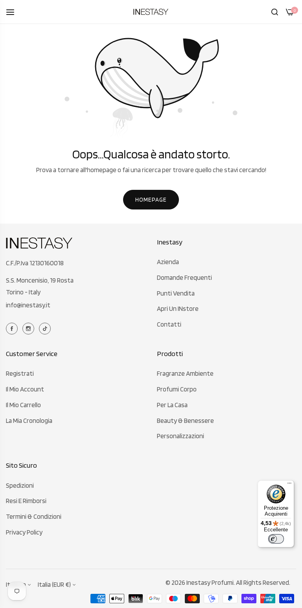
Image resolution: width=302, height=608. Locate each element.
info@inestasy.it (28, 305)
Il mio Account (25, 389)
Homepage (151, 199)
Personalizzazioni (180, 436)
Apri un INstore (178, 308)
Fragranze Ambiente (185, 373)
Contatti (169, 324)
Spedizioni (20, 485)
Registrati (20, 373)
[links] (13, 327)
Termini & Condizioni (33, 516)
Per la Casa (172, 405)
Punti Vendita (176, 293)
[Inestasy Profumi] (151, 12)
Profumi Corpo (177, 389)
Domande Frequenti (184, 277)
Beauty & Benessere (185, 420)
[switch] (276, 539)
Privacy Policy (24, 532)
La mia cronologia (29, 420)
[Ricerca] (274, 12)
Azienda (168, 262)
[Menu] (289, 485)
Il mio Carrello (23, 405)
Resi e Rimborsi (26, 501)
